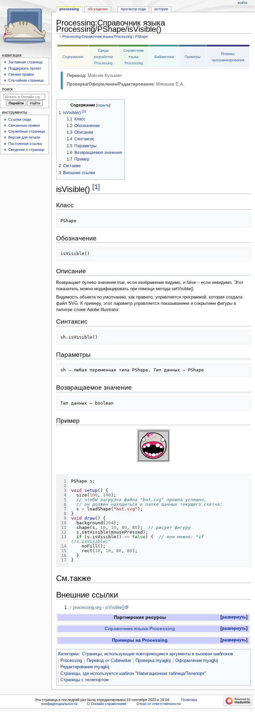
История (161, 9)
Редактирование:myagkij (84, 667)
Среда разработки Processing (103, 56)
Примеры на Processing (140, 640)
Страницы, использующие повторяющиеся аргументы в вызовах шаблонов (157, 654)
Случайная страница (25, 80)
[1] (96, 186)
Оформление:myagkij (196, 660)
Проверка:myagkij (153, 660)
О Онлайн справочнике (107, 704)
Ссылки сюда (19, 119)
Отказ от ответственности (158, 704)
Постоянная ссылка (25, 144)
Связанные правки (24, 125)
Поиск (7, 89)
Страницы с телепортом (84, 680)
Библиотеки (164, 57)
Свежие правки (21, 74)
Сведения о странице (26, 150)
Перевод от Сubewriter (109, 660)
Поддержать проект (24, 68)
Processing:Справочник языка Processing (97, 36)
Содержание (72, 57)
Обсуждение (98, 9)
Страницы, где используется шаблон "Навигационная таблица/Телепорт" (133, 673)
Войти (242, 3)
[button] (233, 617)
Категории (68, 654)
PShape (141, 36)
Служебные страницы (26, 131)
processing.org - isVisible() (98, 607)
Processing (71, 660)
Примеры (193, 57)
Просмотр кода (133, 9)
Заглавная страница (25, 62)
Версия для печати (24, 137)
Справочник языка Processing (134, 56)
